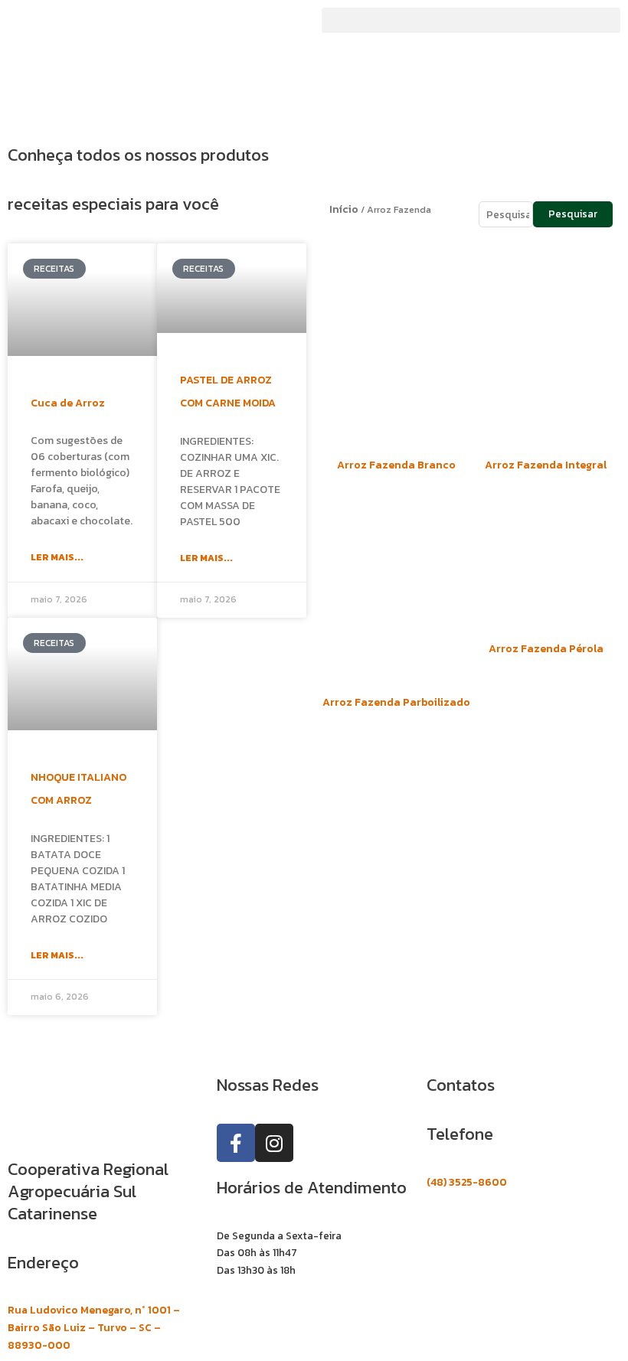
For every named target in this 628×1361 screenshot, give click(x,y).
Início (343, 209)
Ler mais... (57, 557)
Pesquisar (572, 213)
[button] (471, 20)
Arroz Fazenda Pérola (546, 649)
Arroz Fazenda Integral (546, 465)
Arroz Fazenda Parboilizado (396, 702)
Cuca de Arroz (68, 403)
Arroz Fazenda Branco (396, 465)
